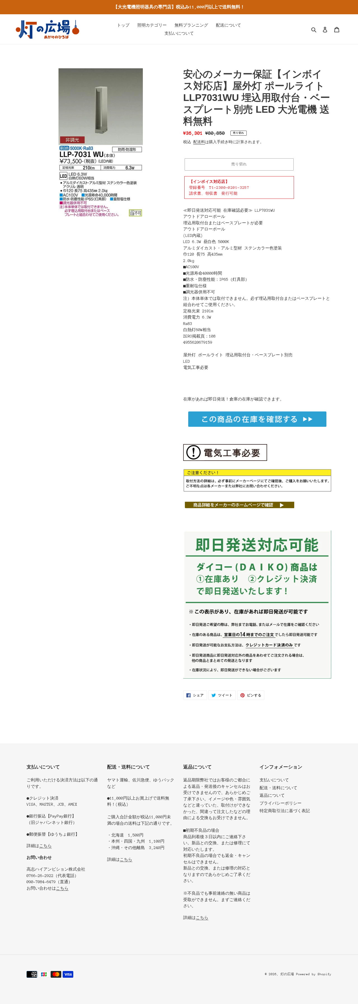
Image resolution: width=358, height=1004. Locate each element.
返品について (272, 795)
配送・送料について (278, 788)
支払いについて (274, 780)
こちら (45, 845)
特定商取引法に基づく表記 (285, 811)
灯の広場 (287, 974)
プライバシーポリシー (281, 803)
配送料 (199, 142)
